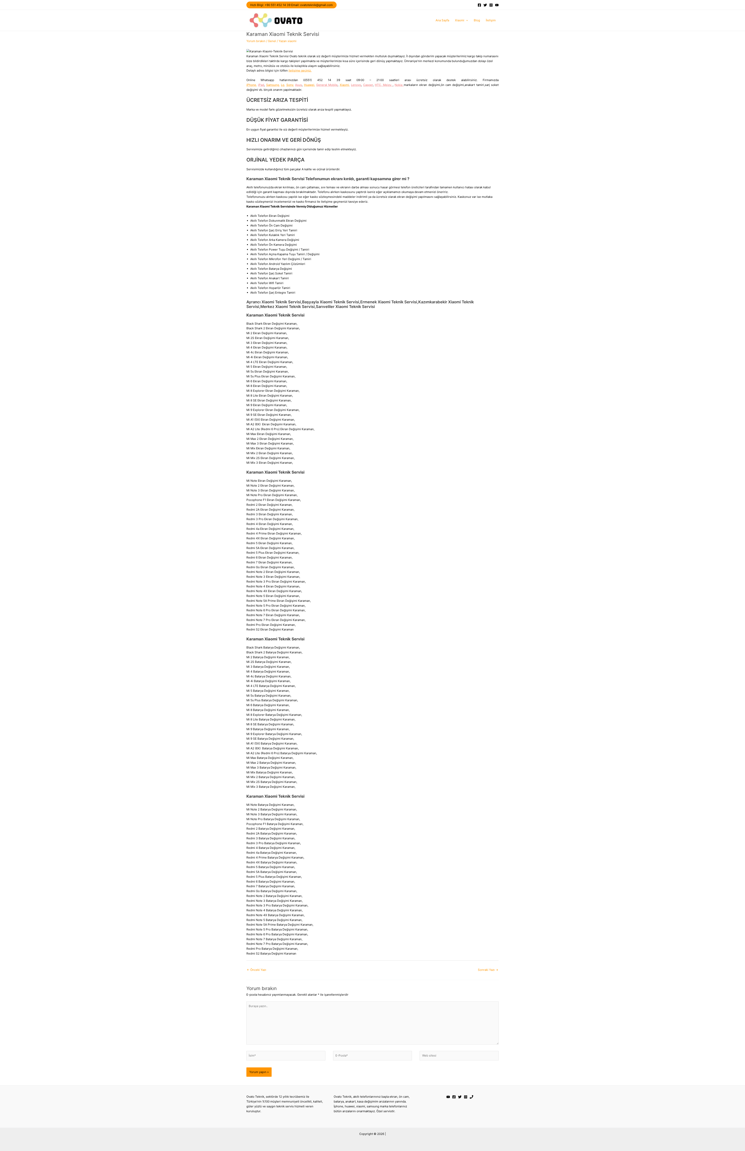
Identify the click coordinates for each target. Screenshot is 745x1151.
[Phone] (471, 1097)
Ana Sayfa (442, 20)
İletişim (491, 20)
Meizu (387, 85)
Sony (289, 85)
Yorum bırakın (255, 41)
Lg (282, 85)
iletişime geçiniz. (300, 70)
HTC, (379, 85)
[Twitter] (485, 5)
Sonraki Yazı (488, 970)
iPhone (251, 85)
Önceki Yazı (256, 970)
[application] (466, 20)
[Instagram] (491, 5)
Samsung (272, 85)
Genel (272, 41)
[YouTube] (497, 5)
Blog (477, 20)
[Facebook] (479, 5)
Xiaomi (459, 20)
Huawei (309, 85)
